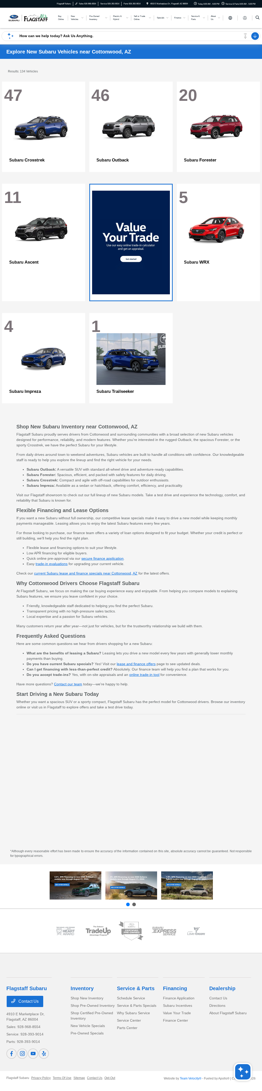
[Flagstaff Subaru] (29, 17)
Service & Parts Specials (136, 1005)
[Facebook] (11, 1054)
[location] (147, 4)
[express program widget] (163, 931)
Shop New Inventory (87, 998)
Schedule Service (131, 998)
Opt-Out (109, 1078)
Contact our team (68, 684)
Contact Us (28, 1001)
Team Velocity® (190, 1078)
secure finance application (102, 558)
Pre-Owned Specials (87, 1033)
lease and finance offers (136, 664)
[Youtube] (33, 1054)
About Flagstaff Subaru (228, 1013)
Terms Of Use (62, 1078)
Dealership (222, 988)
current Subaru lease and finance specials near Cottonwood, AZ (85, 573)
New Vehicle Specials (88, 1026)
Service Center (129, 1020)
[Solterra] (131, 885)
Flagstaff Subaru (17, 1078)
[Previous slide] (128, 904)
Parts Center (127, 1028)
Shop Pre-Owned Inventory (93, 1005)
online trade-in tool (144, 675)
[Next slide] (134, 904)
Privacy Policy (41, 1078)
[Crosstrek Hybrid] (187, 885)
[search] (257, 18)
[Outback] (75, 885)
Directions (217, 1005)
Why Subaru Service (133, 1013)
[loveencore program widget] (196, 931)
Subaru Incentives (177, 1005)
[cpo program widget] (131, 931)
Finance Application (178, 998)
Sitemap (79, 1078)
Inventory (82, 988)
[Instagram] (22, 1054)
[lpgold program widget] (65, 931)
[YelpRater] (44, 1054)
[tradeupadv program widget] (98, 931)
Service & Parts (136, 988)
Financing (175, 988)
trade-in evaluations (52, 564)
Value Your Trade (177, 1013)
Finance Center (175, 1020)
